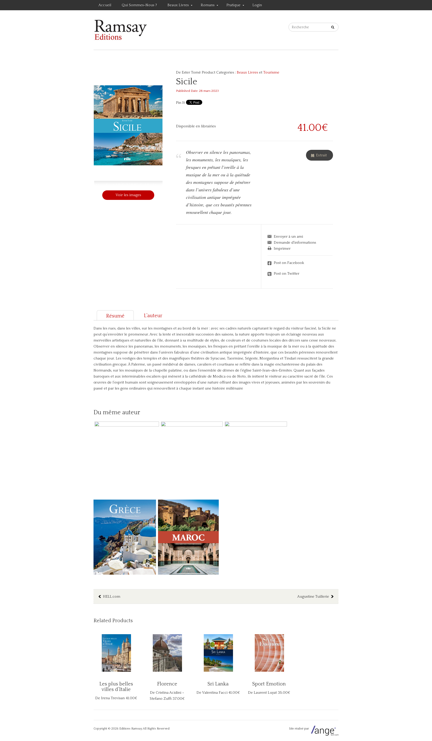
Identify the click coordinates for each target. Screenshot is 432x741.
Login (257, 5)
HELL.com (111, 596)
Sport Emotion (269, 684)
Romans (205, 6)
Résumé (115, 316)
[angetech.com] (324, 728)
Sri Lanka (218, 684)
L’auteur (153, 315)
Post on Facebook (289, 263)
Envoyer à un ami (288, 236)
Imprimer (282, 248)
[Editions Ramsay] (121, 30)
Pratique (231, 6)
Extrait (321, 155)
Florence (167, 684)
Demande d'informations (295, 242)
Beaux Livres (175, 6)
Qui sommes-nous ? (139, 5)
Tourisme (271, 72)
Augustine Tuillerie (313, 596)
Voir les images (128, 195)
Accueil (104, 5)
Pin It (180, 103)
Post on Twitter (286, 273)
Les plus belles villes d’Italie (116, 686)
